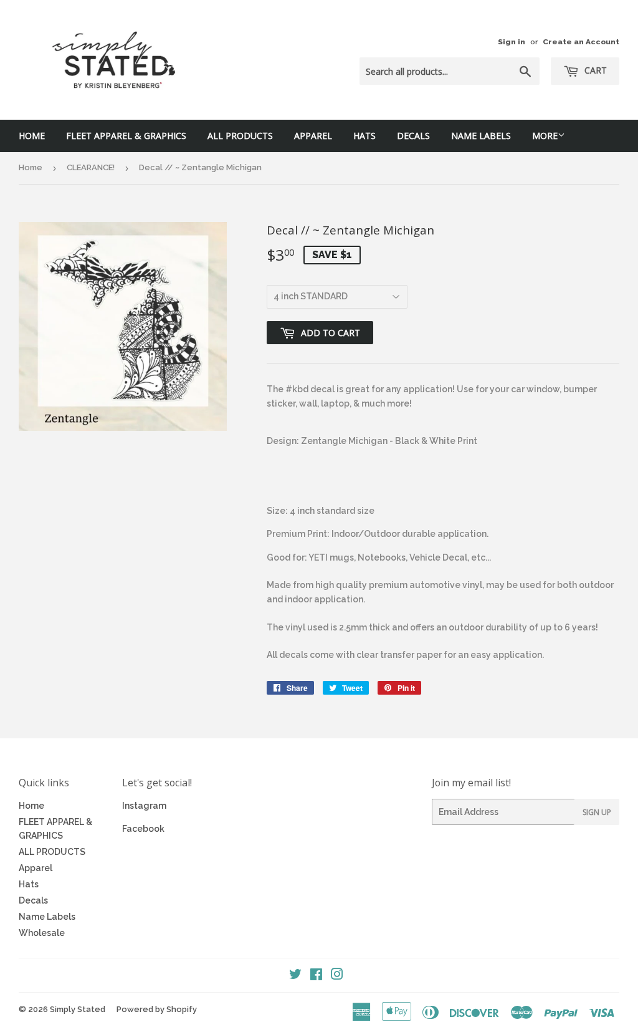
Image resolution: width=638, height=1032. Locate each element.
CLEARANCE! (91, 167)
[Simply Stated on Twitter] (295, 976)
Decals (413, 136)
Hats (364, 136)
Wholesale (42, 933)
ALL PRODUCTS (240, 136)
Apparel (313, 136)
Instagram (144, 806)
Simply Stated (77, 1009)
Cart (594, 70)
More (545, 136)
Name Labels (481, 136)
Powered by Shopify (157, 1009)
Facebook (143, 829)
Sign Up (597, 812)
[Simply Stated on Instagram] (337, 976)
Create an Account (581, 41)
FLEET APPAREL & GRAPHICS (126, 136)
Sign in (511, 41)
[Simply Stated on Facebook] (316, 976)
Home (32, 136)
